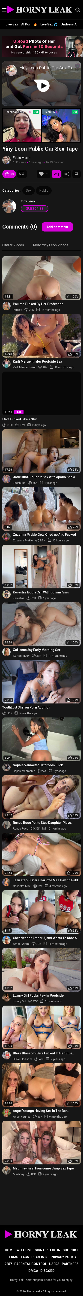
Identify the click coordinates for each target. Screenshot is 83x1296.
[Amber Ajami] (6, 940)
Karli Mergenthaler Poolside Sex (37, 361)
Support (70, 1250)
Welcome (25, 1250)
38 (12, 174)
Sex (28, 190)
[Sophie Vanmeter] (6, 767)
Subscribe (34, 208)
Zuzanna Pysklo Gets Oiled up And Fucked (44, 534)
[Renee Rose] (6, 825)
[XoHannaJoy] (6, 652)
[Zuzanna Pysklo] (6, 536)
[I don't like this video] (22, 174)
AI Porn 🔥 (29, 24)
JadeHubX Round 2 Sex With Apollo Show (44, 477)
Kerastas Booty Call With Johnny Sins (41, 592)
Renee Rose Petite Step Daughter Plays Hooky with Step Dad (42, 823)
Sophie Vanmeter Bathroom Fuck (38, 765)
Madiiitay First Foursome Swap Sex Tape (43, 1168)
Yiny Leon (28, 201)
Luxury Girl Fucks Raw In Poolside (38, 995)
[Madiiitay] (6, 1170)
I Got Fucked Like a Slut (19, 419)
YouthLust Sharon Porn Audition (26, 707)
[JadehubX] (6, 479)
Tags (25, 1257)
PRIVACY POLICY (63, 1257)
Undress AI (69, 24)
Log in (55, 1250)
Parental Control (30, 1264)
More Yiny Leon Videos (50, 245)
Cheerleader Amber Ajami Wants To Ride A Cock (45, 938)
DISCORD (47, 1271)
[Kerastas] (6, 594)
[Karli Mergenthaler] (6, 363)
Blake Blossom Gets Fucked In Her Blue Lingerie (42, 1053)
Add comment (57, 227)
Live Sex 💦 (48, 24)
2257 (8, 1264)
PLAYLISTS (39, 1257)
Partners (70, 1264)
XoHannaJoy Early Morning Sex (37, 650)
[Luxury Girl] (6, 997)
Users (54, 1264)
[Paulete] (6, 306)
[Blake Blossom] (6, 1055)
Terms (12, 1257)
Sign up (41, 1250)
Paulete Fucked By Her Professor (38, 304)
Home (9, 1250)
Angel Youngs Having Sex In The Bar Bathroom (40, 1111)
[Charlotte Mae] (6, 882)
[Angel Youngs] (6, 1113)
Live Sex (12, 24)
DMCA (33, 1271)
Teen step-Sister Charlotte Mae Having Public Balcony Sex (47, 880)
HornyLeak (34, 1291)
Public (43, 190)
